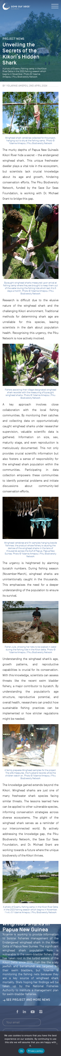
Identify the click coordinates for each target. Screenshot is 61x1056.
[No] (56, 1043)
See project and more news (28, 1000)
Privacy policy (35, 1051)
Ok (21, 1051)
